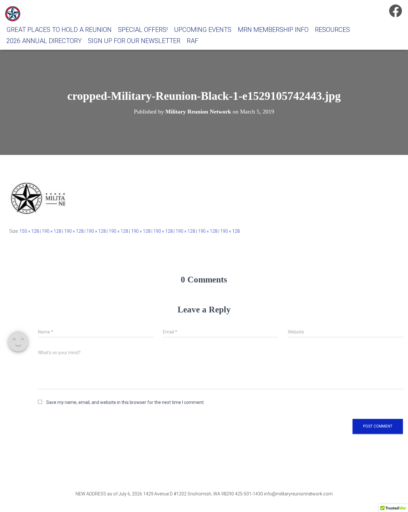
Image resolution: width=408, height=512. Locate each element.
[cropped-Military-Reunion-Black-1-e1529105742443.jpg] (35, 197)
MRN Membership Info (273, 29)
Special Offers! (143, 29)
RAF (192, 41)
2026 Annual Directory (44, 41)
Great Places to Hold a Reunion (59, 29)
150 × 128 (29, 231)
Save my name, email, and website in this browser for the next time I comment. (125, 402)
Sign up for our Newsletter (134, 41)
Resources (332, 29)
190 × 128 (51, 231)
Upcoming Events (202, 29)
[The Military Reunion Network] (13, 14)
